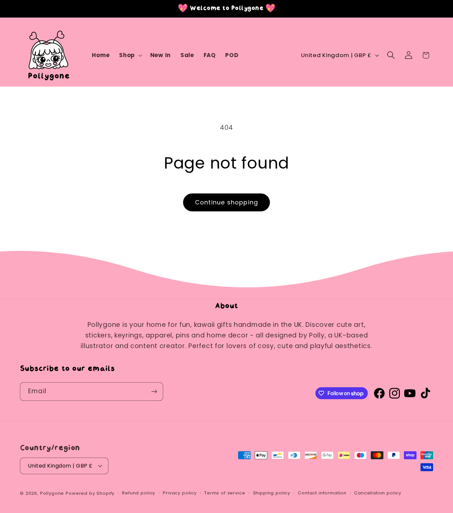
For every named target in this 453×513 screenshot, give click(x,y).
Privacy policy (180, 493)
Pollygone (52, 493)
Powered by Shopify (90, 493)
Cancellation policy (377, 493)
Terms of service (224, 493)
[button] (130, 55)
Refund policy (138, 493)
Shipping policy (272, 493)
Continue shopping (226, 202)
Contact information (322, 493)
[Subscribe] (154, 391)
